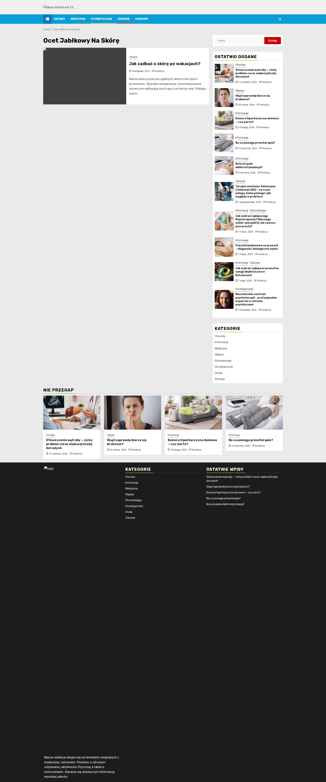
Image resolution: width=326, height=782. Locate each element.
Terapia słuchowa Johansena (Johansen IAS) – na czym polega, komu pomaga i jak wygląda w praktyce (255, 191)
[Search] (280, 19)
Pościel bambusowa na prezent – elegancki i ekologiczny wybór (256, 247)
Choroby (141, 19)
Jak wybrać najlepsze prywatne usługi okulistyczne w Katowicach (257, 272)
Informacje (241, 113)
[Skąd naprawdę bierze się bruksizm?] (224, 97)
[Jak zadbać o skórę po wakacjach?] (84, 76)
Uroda (218, 373)
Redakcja (160, 71)
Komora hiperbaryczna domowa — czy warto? (233, 492)
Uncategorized (244, 289)
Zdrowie (124, 19)
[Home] (47, 19)
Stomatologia (101, 19)
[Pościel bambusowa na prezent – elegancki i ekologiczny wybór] (224, 247)
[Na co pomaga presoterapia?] (224, 142)
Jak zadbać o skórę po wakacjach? (165, 63)
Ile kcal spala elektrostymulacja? (249, 165)
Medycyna (78, 19)
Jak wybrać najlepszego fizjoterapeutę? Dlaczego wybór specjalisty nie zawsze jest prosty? (255, 221)
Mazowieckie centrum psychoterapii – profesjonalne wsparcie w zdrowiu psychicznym (256, 299)
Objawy (59, 19)
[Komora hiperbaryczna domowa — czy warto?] (224, 120)
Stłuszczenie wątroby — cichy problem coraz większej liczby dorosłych (256, 73)
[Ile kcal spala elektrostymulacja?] (224, 165)
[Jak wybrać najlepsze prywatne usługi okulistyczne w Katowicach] (224, 271)
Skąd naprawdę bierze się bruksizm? (228, 486)
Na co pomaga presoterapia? (255, 143)
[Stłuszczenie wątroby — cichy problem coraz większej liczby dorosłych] (224, 73)
